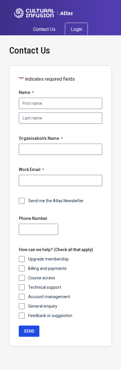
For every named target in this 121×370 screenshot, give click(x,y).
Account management (49, 296)
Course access (41, 278)
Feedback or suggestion (50, 315)
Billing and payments (47, 268)
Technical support (44, 287)
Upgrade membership (48, 259)
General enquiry (42, 306)
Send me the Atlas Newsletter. (56, 200)
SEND (29, 331)
